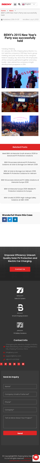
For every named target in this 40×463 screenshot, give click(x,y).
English (28, 4)
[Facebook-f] (1, 364)
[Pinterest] (10, 364)
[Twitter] (5, 364)
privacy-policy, (30, 458)
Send (20, 433)
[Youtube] (23, 364)
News (11, 11)
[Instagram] (18, 364)
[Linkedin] (14, 364)
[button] (15, 4)
